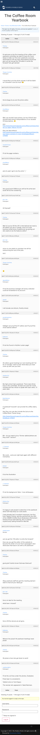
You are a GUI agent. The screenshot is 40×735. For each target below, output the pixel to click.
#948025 (35, 587)
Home (2, 25)
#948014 (35, 371)
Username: (5, 703)
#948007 (35, 236)
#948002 (35, 140)
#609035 (35, 42)
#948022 (35, 526)
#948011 (36, 313)
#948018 (35, 462)
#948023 (35, 550)
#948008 (35, 258)
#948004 (35, 176)
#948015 (35, 394)
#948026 (35, 608)
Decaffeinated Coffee (15, 25)
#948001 (35, 105)
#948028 (35, 645)
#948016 (35, 423)
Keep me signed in (10, 715)
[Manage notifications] (35, 730)
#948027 (35, 626)
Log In (6, 719)
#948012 (35, 332)
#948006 (35, 213)
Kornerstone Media (15, 733)
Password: (5, 709)
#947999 (35, 68)
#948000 (35, 87)
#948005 (35, 195)
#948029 (35, 663)
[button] (1, 1)
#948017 (35, 442)
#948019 (35, 479)
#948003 (35, 158)
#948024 (35, 568)
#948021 (35, 497)
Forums (7, 25)
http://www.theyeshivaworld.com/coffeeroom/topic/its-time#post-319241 (21, 417)
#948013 (35, 350)
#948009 (35, 276)
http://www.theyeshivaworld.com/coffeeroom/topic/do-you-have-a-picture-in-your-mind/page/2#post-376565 (21, 133)
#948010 (35, 295)
